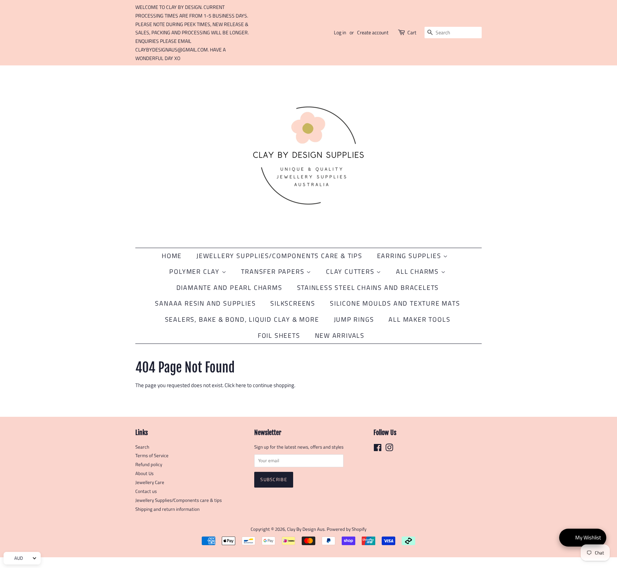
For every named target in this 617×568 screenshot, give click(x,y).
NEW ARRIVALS (340, 335)
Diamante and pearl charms (229, 287)
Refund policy (148, 464)
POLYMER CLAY (195, 271)
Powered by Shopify (346, 529)
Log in (340, 32)
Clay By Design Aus (306, 529)
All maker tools (419, 319)
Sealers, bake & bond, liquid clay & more (242, 319)
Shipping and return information (167, 509)
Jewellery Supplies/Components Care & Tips (279, 256)
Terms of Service (152, 455)
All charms (418, 271)
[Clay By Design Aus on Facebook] (377, 449)
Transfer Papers (273, 271)
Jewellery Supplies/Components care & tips (178, 500)
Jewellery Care (149, 482)
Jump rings (354, 319)
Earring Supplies (410, 256)
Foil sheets (279, 335)
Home (172, 256)
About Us (144, 473)
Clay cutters (351, 271)
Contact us (146, 491)
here (241, 385)
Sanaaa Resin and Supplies (205, 303)
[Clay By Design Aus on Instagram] (389, 449)
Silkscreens (292, 303)
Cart (411, 32)
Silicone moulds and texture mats (395, 303)
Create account (372, 32)
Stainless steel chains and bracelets (368, 287)
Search (142, 447)
